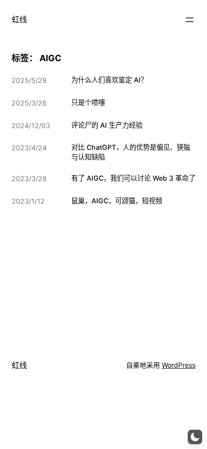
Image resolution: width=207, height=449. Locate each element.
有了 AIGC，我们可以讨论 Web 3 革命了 (133, 178)
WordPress (178, 365)
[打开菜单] (189, 20)
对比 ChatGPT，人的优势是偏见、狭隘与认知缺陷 (130, 152)
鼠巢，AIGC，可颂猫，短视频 (116, 201)
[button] (195, 437)
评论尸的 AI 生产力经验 (106, 125)
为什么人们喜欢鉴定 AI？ (109, 80)
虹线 (19, 19)
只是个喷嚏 (88, 102)
